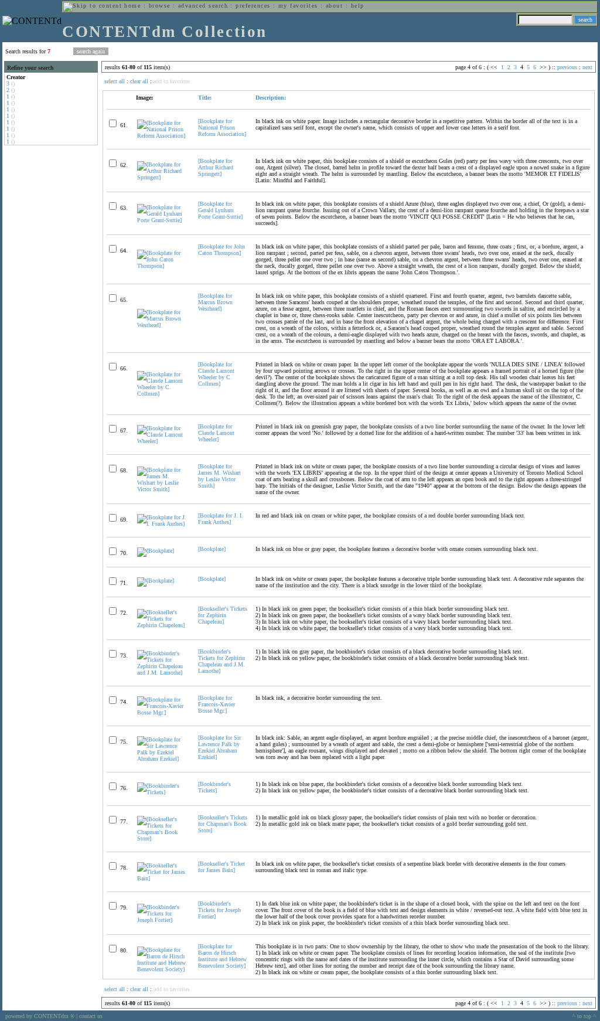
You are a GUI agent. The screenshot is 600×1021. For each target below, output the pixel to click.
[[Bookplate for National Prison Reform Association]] (162, 135)
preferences (253, 5)
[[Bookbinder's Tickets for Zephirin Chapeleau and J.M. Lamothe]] (162, 672)
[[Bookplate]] (155, 550)
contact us (91, 1016)
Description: (270, 97)
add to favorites (172, 81)
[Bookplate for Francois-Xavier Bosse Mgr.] (216, 704)
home (132, 5)
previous (567, 67)
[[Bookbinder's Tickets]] (162, 792)
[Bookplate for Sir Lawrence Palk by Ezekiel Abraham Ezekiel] (219, 747)
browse (160, 5)
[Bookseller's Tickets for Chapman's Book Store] (222, 823)
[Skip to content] (92, 5)
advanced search (203, 5)
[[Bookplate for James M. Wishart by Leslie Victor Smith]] (162, 489)
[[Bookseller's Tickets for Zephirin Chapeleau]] (162, 625)
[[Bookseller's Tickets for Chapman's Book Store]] (162, 838)
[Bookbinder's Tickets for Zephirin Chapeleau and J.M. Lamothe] (221, 661)
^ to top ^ (584, 1016)
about (334, 5)
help (357, 5)
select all (114, 81)
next (587, 67)
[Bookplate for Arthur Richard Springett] (215, 167)
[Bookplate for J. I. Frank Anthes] (220, 518)
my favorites (298, 5)
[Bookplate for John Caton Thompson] (221, 249)
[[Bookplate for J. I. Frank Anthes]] (162, 523)
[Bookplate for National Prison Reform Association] (222, 127)
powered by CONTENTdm (39, 1016)
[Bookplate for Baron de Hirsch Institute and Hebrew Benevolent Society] (222, 956)
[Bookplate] (212, 549)
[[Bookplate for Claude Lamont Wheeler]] (162, 441)
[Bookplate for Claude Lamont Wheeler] (216, 433)
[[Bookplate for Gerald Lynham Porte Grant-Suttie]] (162, 220)
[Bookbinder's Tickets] (214, 787)
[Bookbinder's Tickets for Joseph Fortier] (219, 910)
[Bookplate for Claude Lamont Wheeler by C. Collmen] (216, 374)
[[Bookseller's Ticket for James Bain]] (162, 878)
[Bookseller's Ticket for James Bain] (221, 866)
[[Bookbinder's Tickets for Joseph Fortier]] (162, 920)
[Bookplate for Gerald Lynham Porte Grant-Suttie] (220, 210)
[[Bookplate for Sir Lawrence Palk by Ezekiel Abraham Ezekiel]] (162, 758)
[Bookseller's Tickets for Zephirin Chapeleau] (222, 615)
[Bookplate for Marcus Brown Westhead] (215, 302)
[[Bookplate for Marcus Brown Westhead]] (162, 325)
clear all (139, 81)
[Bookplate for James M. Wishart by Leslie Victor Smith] (219, 476)
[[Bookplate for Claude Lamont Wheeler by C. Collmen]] (162, 393)
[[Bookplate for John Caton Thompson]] (162, 266)
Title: (205, 97)
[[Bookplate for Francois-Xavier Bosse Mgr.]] (162, 712)
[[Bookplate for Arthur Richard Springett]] (162, 177)
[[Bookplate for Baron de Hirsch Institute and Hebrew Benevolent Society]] (162, 969)
